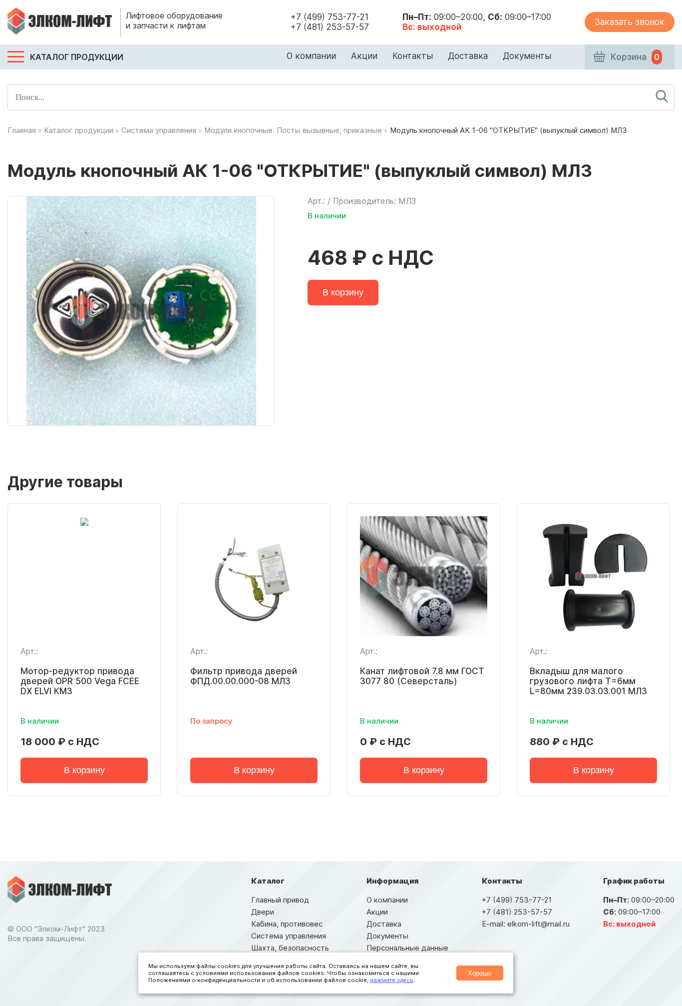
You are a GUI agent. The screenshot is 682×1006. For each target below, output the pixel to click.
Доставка (468, 56)
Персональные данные (407, 948)
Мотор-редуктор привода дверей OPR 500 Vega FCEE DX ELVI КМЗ (79, 681)
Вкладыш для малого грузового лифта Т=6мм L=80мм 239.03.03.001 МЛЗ (588, 681)
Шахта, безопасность (290, 948)
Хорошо (479, 973)
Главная (21, 130)
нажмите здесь (391, 980)
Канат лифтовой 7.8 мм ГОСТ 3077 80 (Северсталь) (422, 676)
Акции (364, 56)
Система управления (158, 130)
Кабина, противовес (287, 924)
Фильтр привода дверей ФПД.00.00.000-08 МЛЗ (243, 676)
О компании (311, 56)
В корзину (343, 292)
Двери (262, 912)
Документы (527, 56)
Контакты (412, 56)
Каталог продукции (78, 130)
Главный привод (280, 900)
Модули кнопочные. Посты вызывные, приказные (293, 130)
